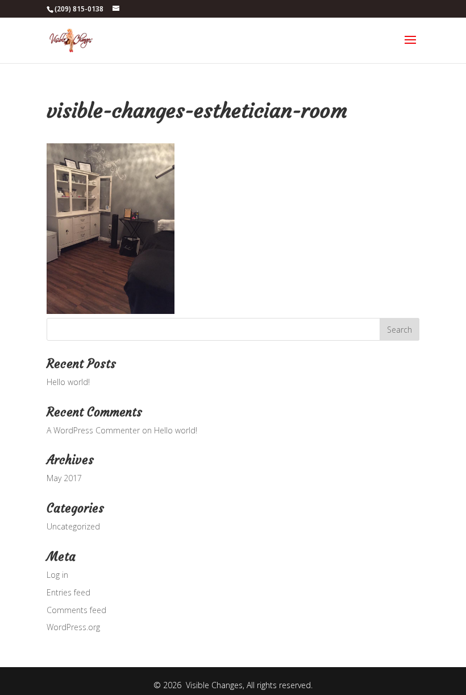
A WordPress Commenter (93, 430)
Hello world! (68, 382)
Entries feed (68, 592)
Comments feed (76, 610)
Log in (57, 574)
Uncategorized (73, 526)
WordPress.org (73, 627)
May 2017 (64, 478)
